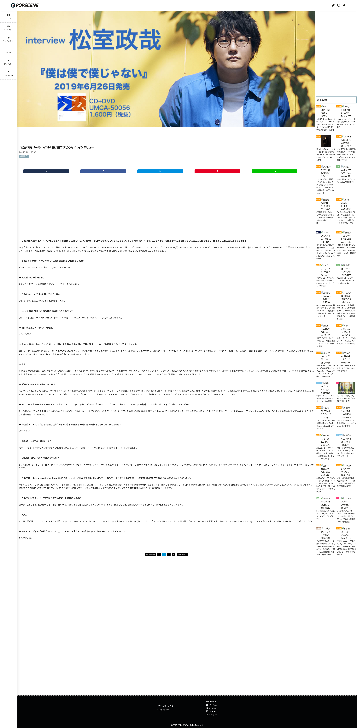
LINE (274, 171)
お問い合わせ (163, 710)
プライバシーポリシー (166, 706)
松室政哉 (24, 156)
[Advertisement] (166, 211)
